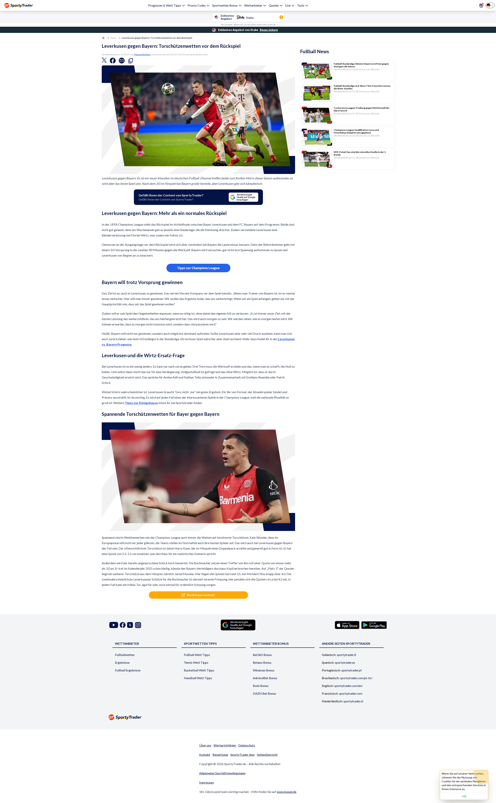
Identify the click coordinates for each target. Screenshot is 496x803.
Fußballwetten (124, 655)
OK (464, 796)
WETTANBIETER (127, 643)
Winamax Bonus (263, 670)
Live (288, 5)
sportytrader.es (345, 662)
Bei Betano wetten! (201, 595)
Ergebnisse (122, 662)
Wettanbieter (253, 5)
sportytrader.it (346, 655)
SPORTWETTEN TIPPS (200, 643)
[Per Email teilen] (121, 61)
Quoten (274, 5)
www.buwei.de (286, 792)
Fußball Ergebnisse (127, 670)
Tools (300, 5)
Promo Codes (197, 5)
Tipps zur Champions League (198, 268)
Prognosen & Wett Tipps (164, 5)
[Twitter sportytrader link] (130, 625)
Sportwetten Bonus (225, 5)
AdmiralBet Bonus (265, 678)
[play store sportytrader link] (374, 625)
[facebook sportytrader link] (123, 625)
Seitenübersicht (267, 754)
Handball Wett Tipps (198, 678)
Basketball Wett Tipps (199, 670)
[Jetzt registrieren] (481, 5)
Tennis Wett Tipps (196, 662)
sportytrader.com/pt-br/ (356, 678)
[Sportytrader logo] (248, 717)
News (113, 37)
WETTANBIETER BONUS (271, 643)
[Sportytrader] (19, 5)
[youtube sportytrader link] (113, 625)
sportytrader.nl (353, 701)
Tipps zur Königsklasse (141, 403)
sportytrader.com (350, 693)
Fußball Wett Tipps (197, 655)
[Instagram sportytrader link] (138, 625)
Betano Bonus (262, 662)
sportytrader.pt (351, 670)
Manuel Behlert (142, 54)
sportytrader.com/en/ (348, 685)
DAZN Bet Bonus (264, 693)
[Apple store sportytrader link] (347, 625)
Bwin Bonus (261, 685)
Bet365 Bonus (262, 655)
